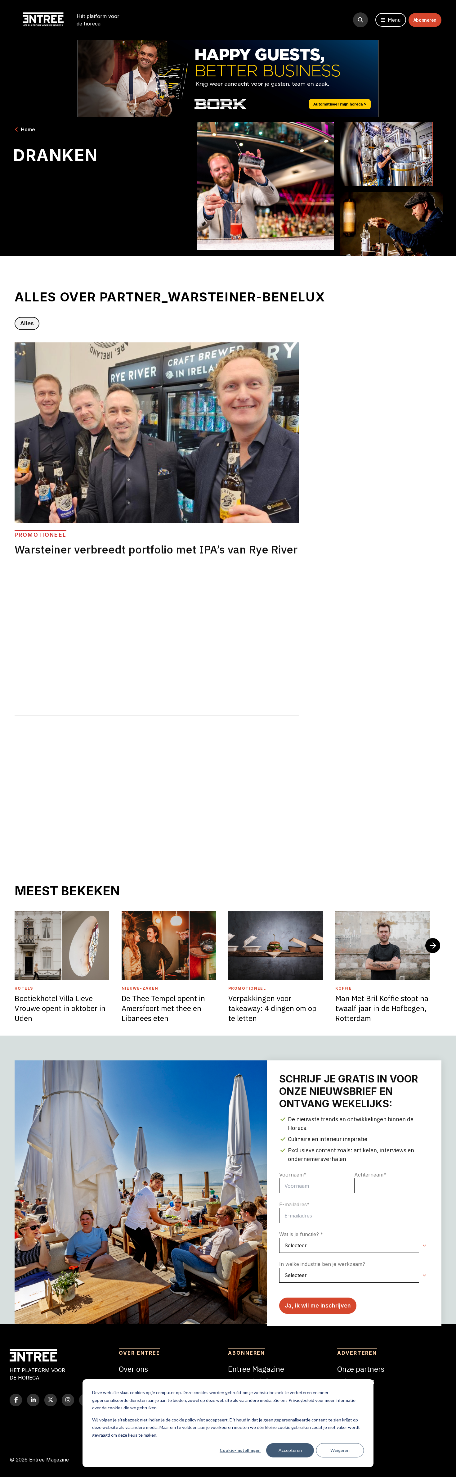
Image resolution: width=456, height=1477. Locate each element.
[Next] (432, 945)
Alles (27, 323)
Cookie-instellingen (240, 1450)
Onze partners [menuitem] (360, 1369)
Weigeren (340, 1450)
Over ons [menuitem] (133, 1369)
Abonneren (425, 20)
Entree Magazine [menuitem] (256, 1369)
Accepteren (290, 1450)
